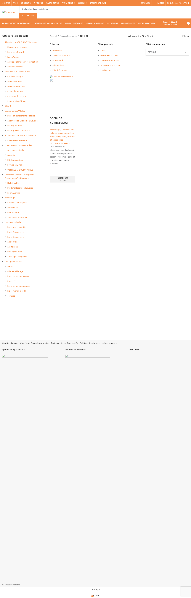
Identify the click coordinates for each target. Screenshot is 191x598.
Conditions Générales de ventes (34, 343)
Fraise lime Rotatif (15, 52)
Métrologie (10, 198)
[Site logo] (9, 12)
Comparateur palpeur (17, 202)
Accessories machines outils (17, 72)
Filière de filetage (15, 271)
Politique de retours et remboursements (98, 343)
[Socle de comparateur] (61, 77)
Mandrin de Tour (14, 81)
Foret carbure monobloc (18, 276)
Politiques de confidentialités (64, 343)
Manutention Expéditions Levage (22, 121)
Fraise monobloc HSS (16, 291)
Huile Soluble (13, 183)
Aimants (11, 155)
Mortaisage (12, 247)
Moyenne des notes (62, 55)
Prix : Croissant (59, 65)
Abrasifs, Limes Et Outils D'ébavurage (21, 42)
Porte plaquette (14, 252)
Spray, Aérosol (13, 193)
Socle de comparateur (59, 121)
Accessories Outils (15, 150)
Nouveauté (58, 60)
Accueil (53, 36)
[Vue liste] (161, 36)
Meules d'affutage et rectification (22, 62)
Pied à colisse (13, 212)
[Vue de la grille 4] (175, 36)
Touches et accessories (17, 217)
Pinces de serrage (15, 91)
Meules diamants (14, 67)
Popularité (57, 51)
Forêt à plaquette (15, 232)
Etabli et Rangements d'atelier (21, 116)
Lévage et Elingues (15, 165)
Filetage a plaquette (16, 227)
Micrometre (12, 207)
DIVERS (8, 106)
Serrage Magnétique (16, 101)
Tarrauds (11, 296)
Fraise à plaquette (15, 237)
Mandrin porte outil (16, 86)
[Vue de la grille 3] (171, 36)
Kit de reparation (15, 160)
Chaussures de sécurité (17, 140)
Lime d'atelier (13, 57)
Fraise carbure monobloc (18, 286)
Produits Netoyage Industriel (20, 188)
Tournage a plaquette (17, 257)
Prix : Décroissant (60, 70)
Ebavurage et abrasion (17, 47)
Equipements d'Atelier (15, 111)
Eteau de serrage (15, 76)
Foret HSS (11, 281)
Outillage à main (14, 126)
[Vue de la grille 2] (166, 36)
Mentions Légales (10, 343)
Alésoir (10, 266)
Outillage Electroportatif (18, 130)
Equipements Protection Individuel (20, 135)
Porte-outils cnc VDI (16, 96)
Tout (102, 51)
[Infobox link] (24, 334)
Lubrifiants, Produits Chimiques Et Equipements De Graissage (19, 176)
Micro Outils (12, 242)
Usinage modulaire (13, 222)
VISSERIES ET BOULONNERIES (20, 170)
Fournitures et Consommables (18, 145)
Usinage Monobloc (13, 261)
